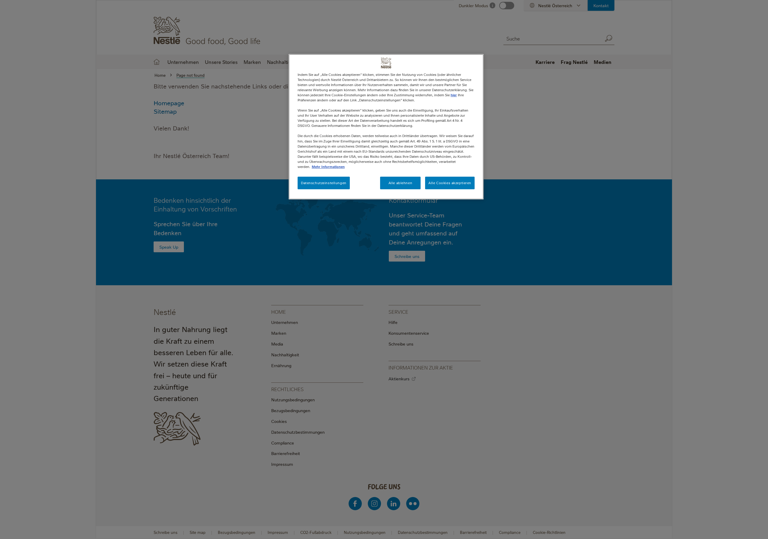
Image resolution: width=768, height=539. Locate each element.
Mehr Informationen (328, 166)
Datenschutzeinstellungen (323, 183)
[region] (386, 126)
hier (454, 95)
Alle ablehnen (400, 183)
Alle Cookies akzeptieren (449, 183)
